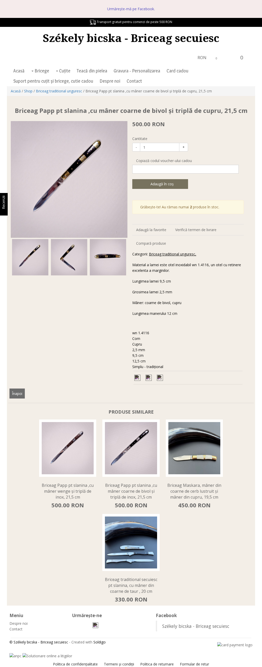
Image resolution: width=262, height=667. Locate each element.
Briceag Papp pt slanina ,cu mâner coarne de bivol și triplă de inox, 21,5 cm (131, 491)
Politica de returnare (157, 664)
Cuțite (64, 70)
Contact (134, 81)
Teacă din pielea (92, 70)
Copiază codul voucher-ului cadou (163, 160)
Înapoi (17, 393)
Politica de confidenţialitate (75, 664)
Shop (28, 91)
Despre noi (110, 81)
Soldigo (99, 642)
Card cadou (177, 70)
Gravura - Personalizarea (137, 70)
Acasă (19, 70)
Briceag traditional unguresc (59, 91)
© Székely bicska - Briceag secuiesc (38, 642)
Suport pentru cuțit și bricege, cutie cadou (53, 81)
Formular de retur (194, 664)
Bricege (41, 70)
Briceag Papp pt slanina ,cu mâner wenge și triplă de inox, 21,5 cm (68, 491)
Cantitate (139, 138)
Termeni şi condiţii (119, 664)
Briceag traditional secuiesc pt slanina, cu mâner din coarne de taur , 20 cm (131, 585)
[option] (69, 179)
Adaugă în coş (161, 183)
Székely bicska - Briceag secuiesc (131, 37)
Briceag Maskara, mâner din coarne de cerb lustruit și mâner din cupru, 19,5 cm (194, 491)
